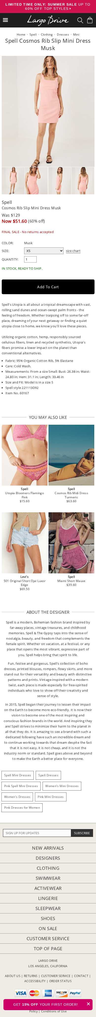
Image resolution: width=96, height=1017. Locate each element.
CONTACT (81, 976)
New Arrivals (48, 848)
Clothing (48, 868)
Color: (8, 243)
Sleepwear (48, 908)
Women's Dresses (17, 797)
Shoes (48, 918)
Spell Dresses (48, 775)
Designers (48, 858)
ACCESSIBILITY (35, 981)
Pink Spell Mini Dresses (21, 786)
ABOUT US (12, 976)
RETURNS (31, 976)
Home (21, 34)
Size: (5, 251)
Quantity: (10, 259)
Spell (7, 202)
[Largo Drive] (48, 17)
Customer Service (48, 938)
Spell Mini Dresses (17, 775)
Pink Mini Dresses (51, 797)
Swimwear (48, 878)
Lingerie (48, 898)
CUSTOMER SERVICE (56, 976)
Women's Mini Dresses (62, 786)
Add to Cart (48, 286)
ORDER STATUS (60, 981)
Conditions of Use (54, 1011)
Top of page (48, 948)
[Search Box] (80, 20)
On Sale (48, 928)
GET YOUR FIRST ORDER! (52, 1004)
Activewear (48, 888)
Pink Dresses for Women (22, 808)
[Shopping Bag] (90, 20)
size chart (73, 251)
